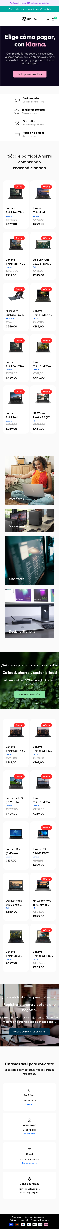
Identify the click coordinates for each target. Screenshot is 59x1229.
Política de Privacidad (19, 1220)
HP (34, 421)
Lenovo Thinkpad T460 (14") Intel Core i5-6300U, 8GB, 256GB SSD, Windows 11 (15, 749)
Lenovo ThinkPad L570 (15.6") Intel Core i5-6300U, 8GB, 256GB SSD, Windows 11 (43, 313)
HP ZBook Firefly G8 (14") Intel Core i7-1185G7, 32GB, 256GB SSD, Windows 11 (42, 415)
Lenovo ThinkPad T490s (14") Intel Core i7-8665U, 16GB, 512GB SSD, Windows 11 (41, 210)
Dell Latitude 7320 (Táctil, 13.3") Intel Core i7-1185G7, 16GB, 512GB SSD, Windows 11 (43, 262)
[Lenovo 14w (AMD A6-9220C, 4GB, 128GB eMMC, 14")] (16, 834)
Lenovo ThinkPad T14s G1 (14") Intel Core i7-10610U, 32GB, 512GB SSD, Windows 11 (43, 364)
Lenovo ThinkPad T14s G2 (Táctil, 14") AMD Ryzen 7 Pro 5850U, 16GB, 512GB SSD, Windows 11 (16, 364)
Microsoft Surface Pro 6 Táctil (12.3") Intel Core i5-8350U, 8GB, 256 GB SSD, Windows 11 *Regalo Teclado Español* (14, 313)
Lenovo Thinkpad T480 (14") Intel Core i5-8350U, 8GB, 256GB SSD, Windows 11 (42, 954)
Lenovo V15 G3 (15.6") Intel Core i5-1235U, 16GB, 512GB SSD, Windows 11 (16, 800)
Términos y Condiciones (34, 1217)
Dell (34, 267)
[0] (53, 19)
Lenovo (9, 216)
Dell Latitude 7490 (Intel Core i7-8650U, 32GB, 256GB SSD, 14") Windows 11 (15, 903)
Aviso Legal (16, 1217)
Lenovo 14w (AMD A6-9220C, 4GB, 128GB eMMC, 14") (14, 851)
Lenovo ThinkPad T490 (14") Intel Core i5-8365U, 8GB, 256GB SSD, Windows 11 (15, 262)
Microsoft (10, 318)
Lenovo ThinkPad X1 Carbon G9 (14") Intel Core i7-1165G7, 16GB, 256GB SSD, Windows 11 (16, 954)
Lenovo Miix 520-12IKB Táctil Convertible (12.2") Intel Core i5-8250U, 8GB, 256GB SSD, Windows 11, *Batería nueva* (43, 851)
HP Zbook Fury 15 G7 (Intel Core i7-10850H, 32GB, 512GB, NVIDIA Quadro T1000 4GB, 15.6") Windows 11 (43, 903)
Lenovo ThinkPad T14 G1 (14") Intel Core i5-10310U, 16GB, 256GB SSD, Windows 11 (43, 800)
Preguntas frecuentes (40, 1220)
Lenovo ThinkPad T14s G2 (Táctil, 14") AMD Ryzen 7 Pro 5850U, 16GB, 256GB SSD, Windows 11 (16, 210)
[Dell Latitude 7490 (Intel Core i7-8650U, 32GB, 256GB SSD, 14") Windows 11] (16, 885)
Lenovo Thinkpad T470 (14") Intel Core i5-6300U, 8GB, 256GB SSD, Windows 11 (42, 749)
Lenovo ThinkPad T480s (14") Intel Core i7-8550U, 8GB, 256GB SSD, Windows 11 (14, 415)
